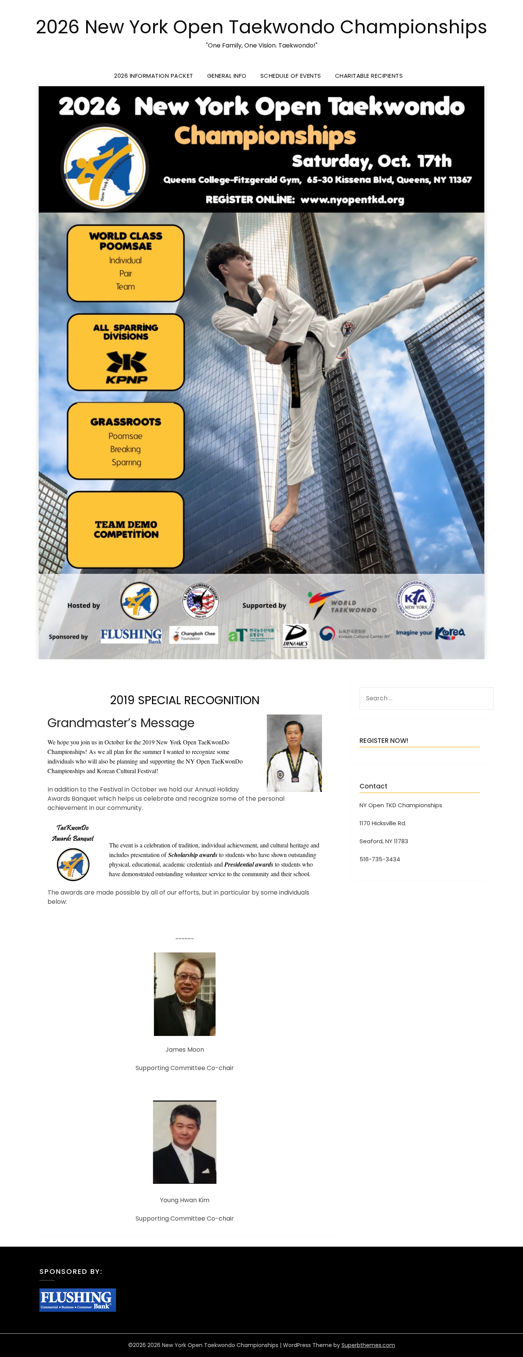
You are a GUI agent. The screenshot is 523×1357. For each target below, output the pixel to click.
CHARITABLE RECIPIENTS (369, 76)
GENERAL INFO (227, 76)
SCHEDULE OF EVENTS (290, 76)
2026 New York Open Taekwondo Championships (261, 27)
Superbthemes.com (368, 1345)
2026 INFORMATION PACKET (153, 76)
